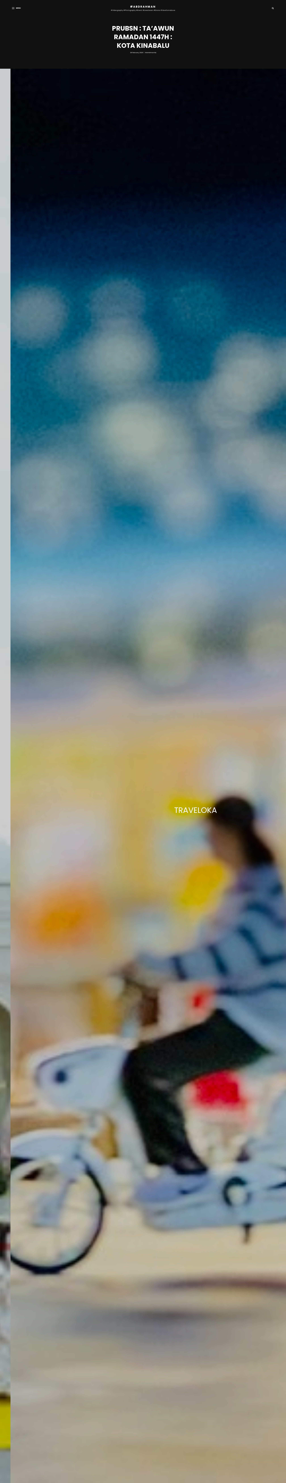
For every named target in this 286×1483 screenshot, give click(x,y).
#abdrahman (143, 6)
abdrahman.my (150, 52)
